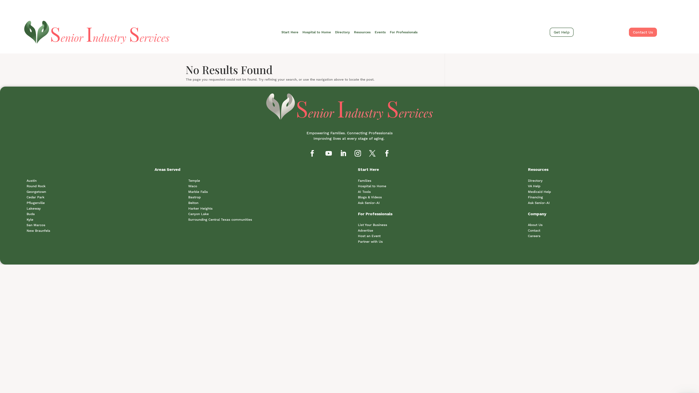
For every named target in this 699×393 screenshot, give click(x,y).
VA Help (534, 186)
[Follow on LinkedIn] (343, 153)
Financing (535, 197)
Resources (362, 32)
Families (364, 180)
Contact (534, 230)
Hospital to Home (316, 32)
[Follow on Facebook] (312, 153)
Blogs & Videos (370, 197)
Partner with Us (370, 241)
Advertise (365, 230)
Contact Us (643, 32)
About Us (535, 225)
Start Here (289, 32)
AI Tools (364, 192)
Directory (342, 32)
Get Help (562, 32)
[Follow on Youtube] (328, 153)
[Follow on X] (372, 153)
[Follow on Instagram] (357, 153)
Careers (534, 236)
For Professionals (404, 32)
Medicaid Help (539, 192)
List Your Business (372, 225)
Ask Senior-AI (369, 203)
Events (380, 32)
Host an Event (369, 236)
